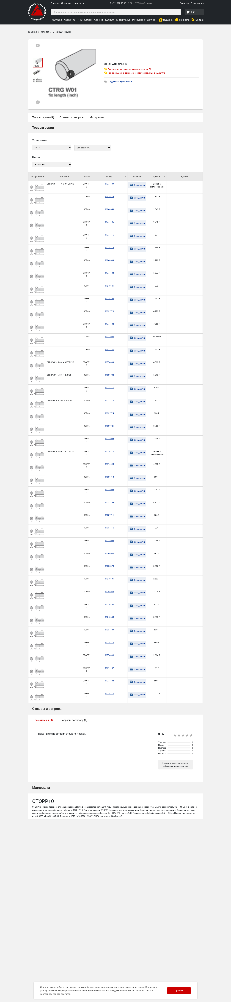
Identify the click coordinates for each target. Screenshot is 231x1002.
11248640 (109, 553)
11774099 (109, 362)
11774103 (109, 298)
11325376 (109, 196)
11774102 (109, 273)
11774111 (109, 387)
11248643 (109, 209)
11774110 (109, 642)
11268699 (109, 260)
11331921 (109, 426)
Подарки (168, 19)
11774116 (109, 235)
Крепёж (109, 19)
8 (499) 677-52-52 (118, 3)
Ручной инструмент (143, 19)
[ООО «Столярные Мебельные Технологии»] (37, 20)
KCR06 (87, 196)
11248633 (109, 591)
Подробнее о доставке (120, 81)
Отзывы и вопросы (47, 709)
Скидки (199, 19)
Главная (32, 32)
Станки (98, 19)
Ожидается (139, 185)
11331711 (109, 515)
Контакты (79, 3)
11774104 (109, 324)
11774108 (109, 681)
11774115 (109, 451)
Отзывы (64, 117)
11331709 (109, 630)
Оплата (55, 3)
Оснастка (69, 19)
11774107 (109, 668)
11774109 (109, 184)
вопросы (79, 117)
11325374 (109, 566)
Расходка (56, 19)
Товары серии (43, 127)
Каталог (45, 32)
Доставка (66, 3)
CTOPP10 (86, 185)
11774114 (109, 247)
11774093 (109, 438)
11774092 (109, 489)
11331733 (109, 502)
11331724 (109, 413)
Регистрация (197, 3)
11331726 (109, 400)
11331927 (109, 336)
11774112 (109, 693)
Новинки (184, 19)
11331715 (109, 528)
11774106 (109, 604)
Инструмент (85, 19)
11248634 (109, 617)
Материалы (123, 19)
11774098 (109, 655)
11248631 (109, 579)
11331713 (109, 477)
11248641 (109, 286)
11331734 (109, 375)
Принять (179, 990)
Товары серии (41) (43, 117)
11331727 (109, 349)
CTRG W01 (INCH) (62, 32)
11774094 (109, 464)
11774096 (109, 540)
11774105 (109, 222)
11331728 (109, 311)
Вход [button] (182, 3)
